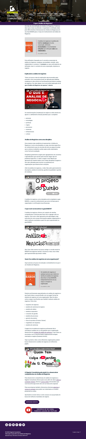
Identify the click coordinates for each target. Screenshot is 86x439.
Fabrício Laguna (53, 13)
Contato (64, 15)
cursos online (45, 382)
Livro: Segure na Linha (54, 15)
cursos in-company (30, 389)
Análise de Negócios (42, 13)
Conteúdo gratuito (41, 15)
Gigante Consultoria (15, 432)
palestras (56, 387)
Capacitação (61, 13)
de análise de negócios (43, 332)
